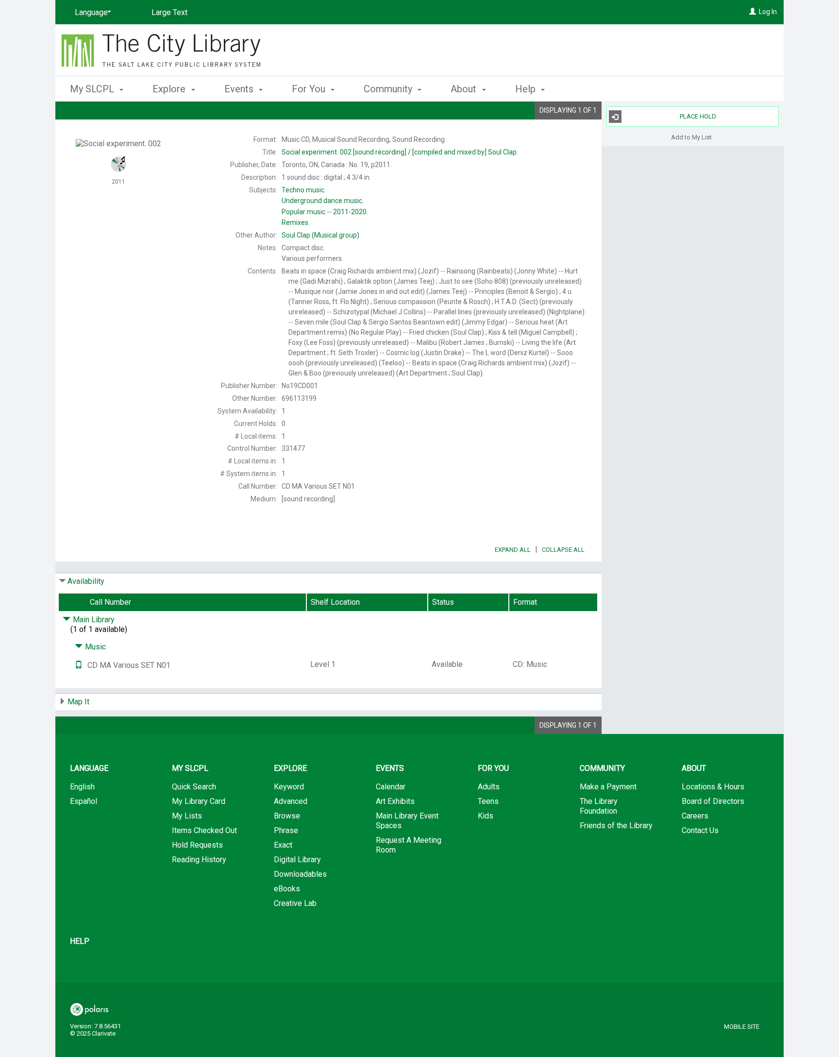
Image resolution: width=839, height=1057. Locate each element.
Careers (695, 815)
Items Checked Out (204, 830)
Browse (287, 815)
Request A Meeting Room (408, 844)
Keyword (289, 786)
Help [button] (526, 89)
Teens (488, 801)
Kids (485, 815)
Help (79, 941)
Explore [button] (170, 89)
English (82, 786)
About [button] (465, 89)
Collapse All (563, 549)
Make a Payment (608, 786)
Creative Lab (295, 903)
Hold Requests (197, 845)
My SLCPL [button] (93, 89)
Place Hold (698, 116)
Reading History (199, 859)
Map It (78, 701)
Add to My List (691, 136)
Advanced (290, 801)
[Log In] (752, 12)
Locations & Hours (713, 786)
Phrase (286, 830)
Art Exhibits (395, 801)
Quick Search (194, 786)
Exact (283, 845)
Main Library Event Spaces (407, 820)
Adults (489, 786)
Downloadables (300, 874)
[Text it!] (79, 665)
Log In (768, 12)
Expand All (513, 549)
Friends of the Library (616, 825)
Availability (85, 581)
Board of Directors (713, 801)
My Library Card (198, 801)
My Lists (187, 815)
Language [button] (89, 768)
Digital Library (297, 859)
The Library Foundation (599, 806)
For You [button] (310, 89)
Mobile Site (741, 1026)
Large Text (169, 12)
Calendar (390, 786)
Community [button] (389, 89)
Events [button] (240, 89)
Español (83, 801)
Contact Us (700, 830)
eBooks (287, 888)
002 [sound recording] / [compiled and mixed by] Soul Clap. (400, 152)
